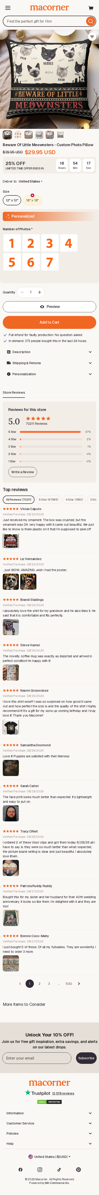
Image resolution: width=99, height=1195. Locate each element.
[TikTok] (59, 1170)
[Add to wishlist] (92, 36)
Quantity (9, 292)
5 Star (48, 500)
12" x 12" (12, 200)
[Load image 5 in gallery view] (50, 135)
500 (69, 984)
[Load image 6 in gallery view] (60, 135)
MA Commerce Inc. (57, 1183)
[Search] (90, 21)
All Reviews (18, 500)
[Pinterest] (78, 1170)
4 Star (74, 500)
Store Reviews (14, 392)
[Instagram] (40, 1170)
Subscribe (86, 1058)
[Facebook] (20, 1170)
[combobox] (49, 21)
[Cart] (91, 8)
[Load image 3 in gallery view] (28, 135)
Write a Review (22, 472)
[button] (49, 229)
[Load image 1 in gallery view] (7, 135)
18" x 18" (32, 200)
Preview (53, 306)
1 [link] (29, 984)
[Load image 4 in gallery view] (39, 135)
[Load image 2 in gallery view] (18, 135)
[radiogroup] (49, 252)
